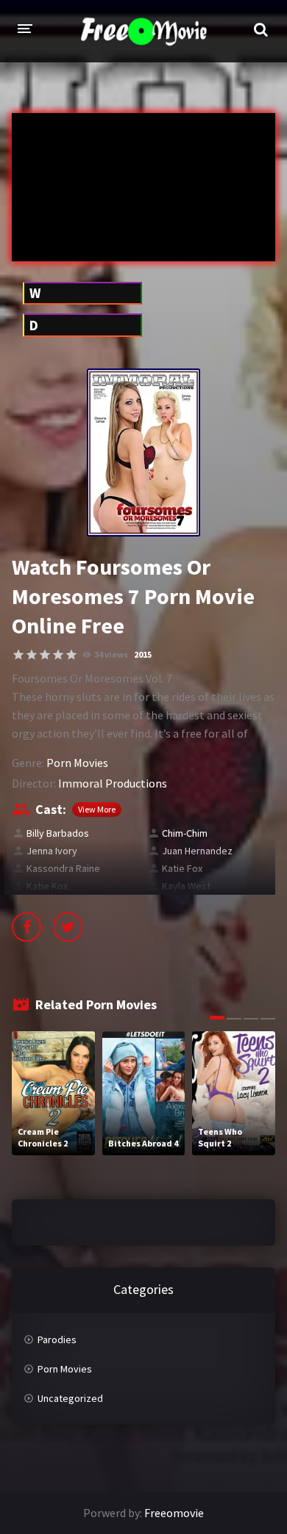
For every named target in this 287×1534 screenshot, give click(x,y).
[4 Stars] (58, 654)
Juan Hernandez (197, 850)
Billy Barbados (57, 833)
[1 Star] (18, 654)
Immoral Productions (112, 783)
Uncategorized (70, 1398)
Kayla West (186, 886)
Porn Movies (77, 762)
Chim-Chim (185, 833)
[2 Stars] (31, 654)
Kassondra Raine (63, 868)
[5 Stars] (71, 654)
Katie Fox (182, 868)
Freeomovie (174, 1512)
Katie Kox (47, 886)
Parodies (57, 1339)
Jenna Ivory (51, 850)
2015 (143, 654)
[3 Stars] (45, 654)
